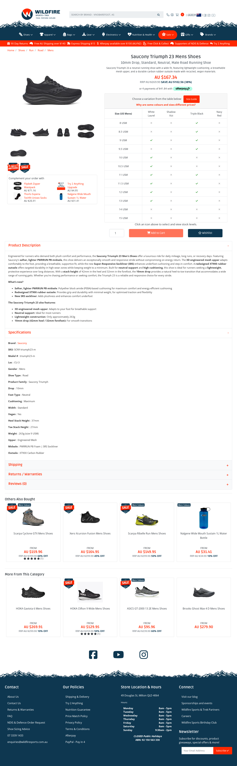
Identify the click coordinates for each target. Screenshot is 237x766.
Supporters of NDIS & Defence (191, 43)
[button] (205, 233)
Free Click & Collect (158, 43)
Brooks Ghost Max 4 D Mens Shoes (204, 608)
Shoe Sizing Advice (18, 729)
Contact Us (14, 703)
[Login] (172, 14)
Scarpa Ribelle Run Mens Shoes (147, 533)
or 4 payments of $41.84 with (156, 88)
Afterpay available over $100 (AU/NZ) (120, 43)
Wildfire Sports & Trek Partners (200, 709)
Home (10, 50)
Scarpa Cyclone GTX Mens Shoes (33, 533)
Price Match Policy (76, 716)
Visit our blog (190, 696)
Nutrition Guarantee (77, 709)
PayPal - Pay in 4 (75, 742)
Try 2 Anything (222, 43)
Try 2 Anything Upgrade (76, 185)
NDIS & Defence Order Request (26, 722)
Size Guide (191, 99)
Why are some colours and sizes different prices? (166, 104)
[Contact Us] (168, 14)
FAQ (9, 716)
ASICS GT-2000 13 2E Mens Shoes (147, 608)
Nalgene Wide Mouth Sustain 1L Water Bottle (79, 197)
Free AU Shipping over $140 (49, 43)
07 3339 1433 (15, 735)
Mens (51, 50)
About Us (13, 696)
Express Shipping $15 (83, 43)
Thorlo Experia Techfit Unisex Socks (35, 195)
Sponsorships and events (197, 703)
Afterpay (70, 735)
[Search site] (158, 14)
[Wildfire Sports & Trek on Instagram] (209, 14)
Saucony (22, 343)
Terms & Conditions (77, 729)
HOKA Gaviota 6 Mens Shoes (33, 608)
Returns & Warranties (20, 709)
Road (40, 50)
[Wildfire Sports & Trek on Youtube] (213, 14)
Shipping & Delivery (77, 696)
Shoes (21, 50)
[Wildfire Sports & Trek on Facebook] (205, 14)
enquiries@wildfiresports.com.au (27, 742)
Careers (186, 716)
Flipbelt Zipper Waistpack (32, 185)
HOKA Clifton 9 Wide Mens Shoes (90, 608)
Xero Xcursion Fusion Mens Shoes (90, 533)
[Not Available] (151, 123)
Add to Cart (157, 233)
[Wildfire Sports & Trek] (41, 14)
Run (31, 50)
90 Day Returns (19, 43)
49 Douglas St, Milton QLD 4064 (140, 695)
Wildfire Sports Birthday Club (199, 722)
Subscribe (221, 750)
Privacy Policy (73, 722)
